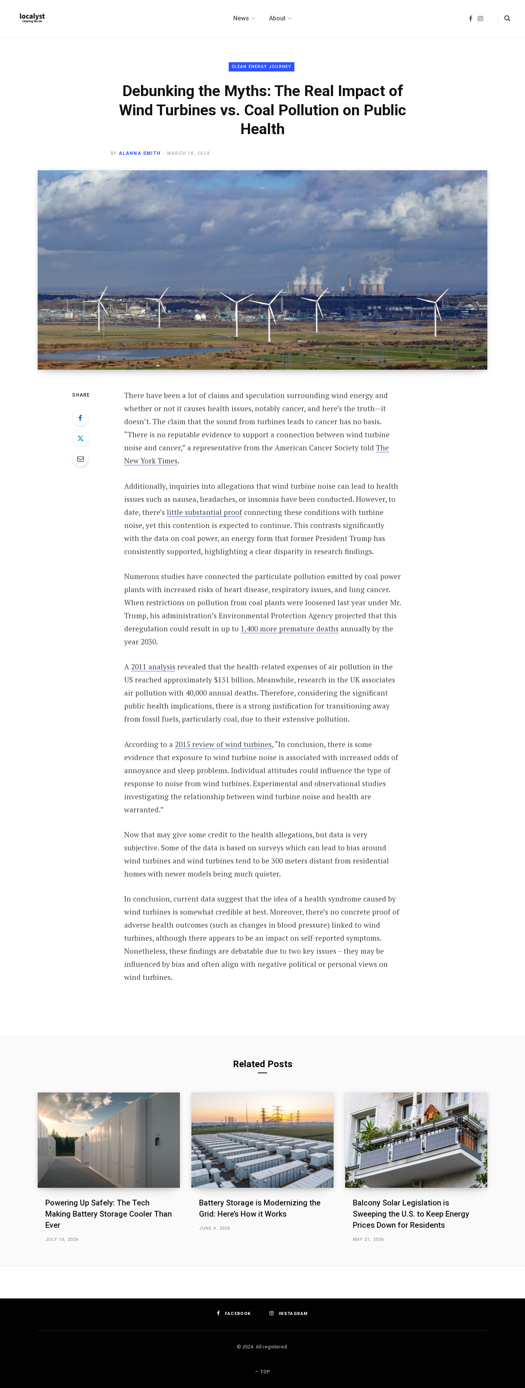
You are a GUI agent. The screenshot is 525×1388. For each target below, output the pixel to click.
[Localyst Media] (32, 18)
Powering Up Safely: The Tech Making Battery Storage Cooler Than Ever (108, 1214)
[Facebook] (80, 418)
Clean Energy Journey (261, 66)
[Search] (504, 18)
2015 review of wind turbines (223, 744)
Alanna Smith (140, 153)
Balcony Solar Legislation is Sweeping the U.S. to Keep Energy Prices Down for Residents (411, 1214)
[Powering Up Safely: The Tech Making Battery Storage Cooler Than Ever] (109, 1139)
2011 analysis (153, 666)
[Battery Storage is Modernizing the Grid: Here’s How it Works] (262, 1139)
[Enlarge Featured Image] (262, 270)
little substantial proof (204, 512)
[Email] (80, 458)
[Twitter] (80, 438)
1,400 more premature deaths (290, 628)
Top (264, 1372)
